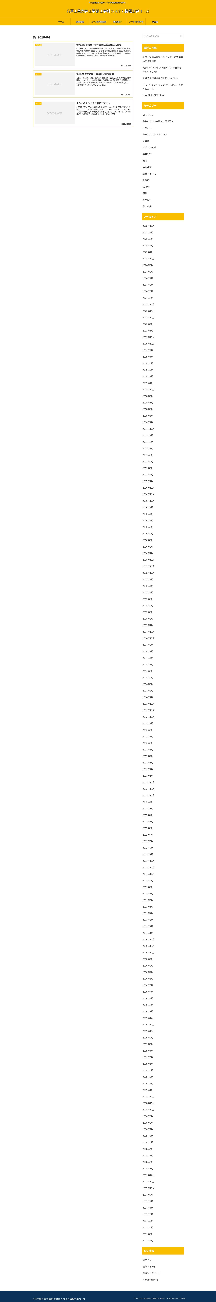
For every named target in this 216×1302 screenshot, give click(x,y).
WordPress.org (150, 1279)
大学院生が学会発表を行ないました (160, 78)
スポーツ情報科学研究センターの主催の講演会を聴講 (162, 58)
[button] (181, 36)
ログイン (147, 1259)
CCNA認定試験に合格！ (154, 95)
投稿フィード (149, 1266)
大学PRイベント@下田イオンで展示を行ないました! (161, 69)
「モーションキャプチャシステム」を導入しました (162, 86)
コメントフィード (151, 1273)
